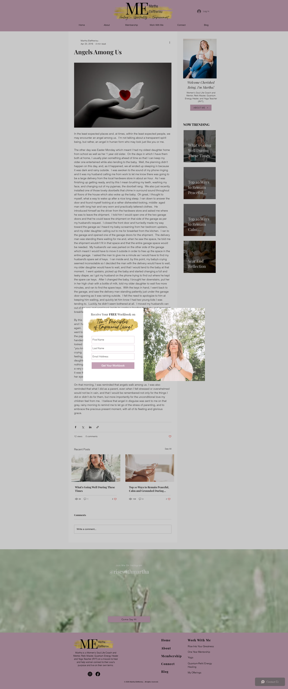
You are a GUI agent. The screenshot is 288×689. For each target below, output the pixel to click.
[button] (200, 312)
